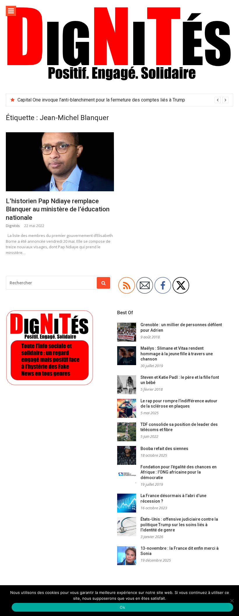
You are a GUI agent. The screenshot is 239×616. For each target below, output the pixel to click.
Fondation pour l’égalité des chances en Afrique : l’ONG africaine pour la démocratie (178, 472)
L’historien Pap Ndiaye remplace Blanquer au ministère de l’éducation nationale (58, 209)
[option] (123, 100)
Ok (122, 607)
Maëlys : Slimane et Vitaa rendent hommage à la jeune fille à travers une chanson (176, 353)
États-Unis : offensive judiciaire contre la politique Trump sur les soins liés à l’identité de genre (179, 524)
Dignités (13, 225)
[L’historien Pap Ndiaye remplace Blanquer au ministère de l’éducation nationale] (60, 161)
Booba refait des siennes (164, 448)
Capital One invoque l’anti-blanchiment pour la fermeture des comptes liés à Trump (101, 100)
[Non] (232, 600)
